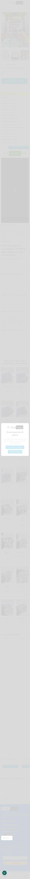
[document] (15, 439)
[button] (27, 240)
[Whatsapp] (4, 873)
